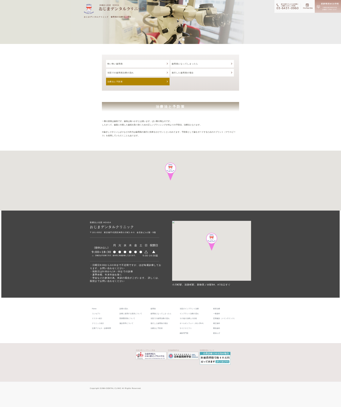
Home (94, 309)
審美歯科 (216, 328)
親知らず (216, 333)
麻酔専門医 (184, 333)
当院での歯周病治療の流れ (120, 73)
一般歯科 (216, 314)
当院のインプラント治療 (189, 309)
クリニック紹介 (98, 323)
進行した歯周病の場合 (183, 73)
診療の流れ (123, 309)
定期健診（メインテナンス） (224, 318)
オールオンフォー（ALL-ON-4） (192, 323)
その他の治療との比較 (188, 318)
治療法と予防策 (115, 81)
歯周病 (153, 309)
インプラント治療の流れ (189, 314)
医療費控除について (127, 318)
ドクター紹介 (97, 318)
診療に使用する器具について (130, 314)
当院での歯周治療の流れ (160, 318)
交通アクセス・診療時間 (101, 328)
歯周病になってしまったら (185, 64)
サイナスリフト (186, 328)
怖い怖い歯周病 (115, 64)
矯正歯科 (216, 323)
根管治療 (216, 309)
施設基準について (126, 323)
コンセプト (96, 314)
